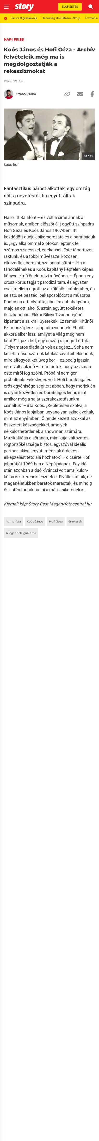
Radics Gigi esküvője (24, 18)
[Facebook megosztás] (90, 94)
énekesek (75, 521)
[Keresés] (91, 6)
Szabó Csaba (26, 94)
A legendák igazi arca (21, 533)
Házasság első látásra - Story (61, 18)
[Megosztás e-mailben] (78, 94)
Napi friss (14, 39)
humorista (13, 521)
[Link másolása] (65, 94)
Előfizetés (70, 6)
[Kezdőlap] (24, 7)
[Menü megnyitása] (6, 6)
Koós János (35, 521)
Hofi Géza (56, 521)
